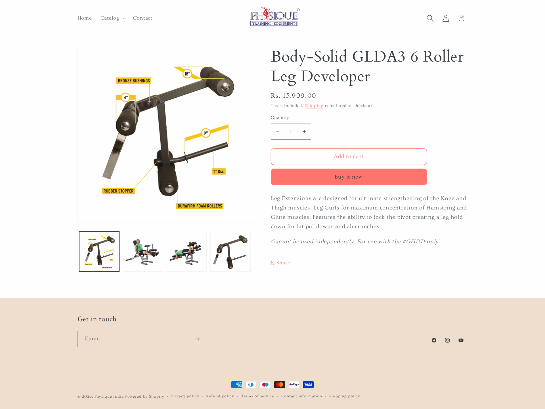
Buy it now (349, 177)
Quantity (280, 117)
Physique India (109, 396)
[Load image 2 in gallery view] (143, 252)
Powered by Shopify (144, 396)
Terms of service (257, 396)
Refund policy (220, 396)
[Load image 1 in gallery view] (99, 252)
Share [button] (283, 263)
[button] (112, 18)
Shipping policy (344, 396)
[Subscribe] (197, 339)
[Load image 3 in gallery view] (187, 252)
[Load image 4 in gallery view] (230, 252)
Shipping (314, 106)
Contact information (301, 396)
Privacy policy (185, 396)
